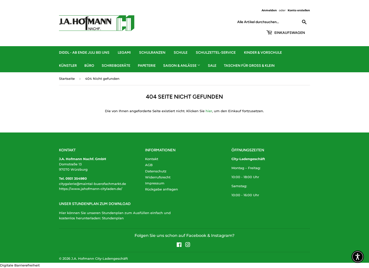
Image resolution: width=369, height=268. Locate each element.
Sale (212, 65)
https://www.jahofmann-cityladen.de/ (90, 189)
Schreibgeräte (116, 65)
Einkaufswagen (289, 33)
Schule (181, 52)
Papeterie (147, 65)
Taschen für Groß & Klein (249, 65)
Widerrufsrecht (157, 177)
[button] (357, 256)
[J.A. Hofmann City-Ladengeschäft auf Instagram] (187, 245)
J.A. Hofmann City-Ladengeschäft (99, 258)
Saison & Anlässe (180, 65)
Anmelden (269, 10)
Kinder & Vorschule (263, 52)
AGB (149, 165)
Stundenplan (113, 218)
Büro (89, 65)
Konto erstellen (299, 10)
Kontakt (151, 159)
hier (209, 111)
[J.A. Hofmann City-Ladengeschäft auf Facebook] (179, 245)
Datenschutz (155, 171)
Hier (62, 213)
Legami (124, 52)
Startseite (67, 79)
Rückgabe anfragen (161, 189)
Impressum (154, 183)
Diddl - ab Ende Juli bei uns (84, 52)
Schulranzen (152, 52)
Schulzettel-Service (216, 52)
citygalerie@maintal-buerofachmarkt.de (92, 184)
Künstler (68, 65)
